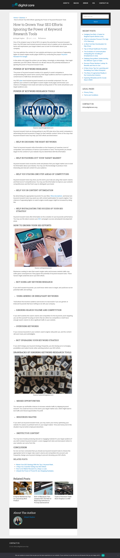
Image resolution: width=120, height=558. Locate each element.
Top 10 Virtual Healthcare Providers (95, 49)
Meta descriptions (56, 196)
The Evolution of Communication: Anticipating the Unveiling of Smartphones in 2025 (95, 54)
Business (43, 38)
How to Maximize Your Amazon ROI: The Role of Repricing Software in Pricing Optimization (42, 499)
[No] (118, 555)
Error (85, 3)
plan (21, 80)
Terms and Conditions (91, 95)
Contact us (103, 3)
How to (66, 3)
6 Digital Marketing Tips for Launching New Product (22, 498)
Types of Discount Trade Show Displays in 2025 (63, 497)
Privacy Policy (88, 92)
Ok (103, 555)
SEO (39, 219)
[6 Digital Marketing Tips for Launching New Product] (22, 488)
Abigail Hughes (20, 38)
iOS (93, 3)
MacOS (76, 3)
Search (96, 21)
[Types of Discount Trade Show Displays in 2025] (64, 488)
